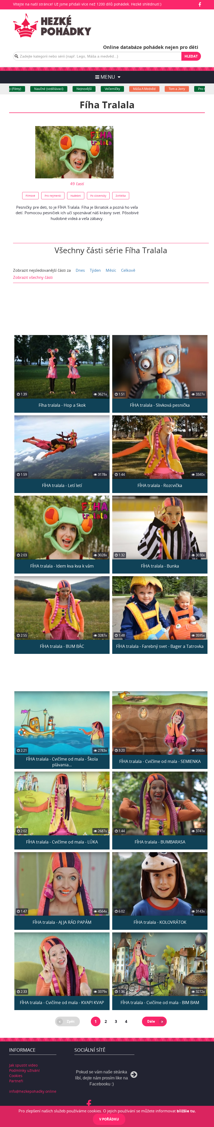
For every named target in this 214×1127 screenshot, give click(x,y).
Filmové (30, 195)
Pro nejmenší (190, 89)
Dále (151, 1021)
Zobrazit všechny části (33, 277)
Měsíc (111, 270)
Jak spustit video (23, 1065)
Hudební (75, 195)
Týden (95, 270)
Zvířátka (121, 195)
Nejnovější (67, 89)
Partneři (16, 1080)
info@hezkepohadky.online (32, 1091)
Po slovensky (98, 195)
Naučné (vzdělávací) (31, 89)
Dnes (80, 270)
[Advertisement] (179, 156)
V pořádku (109, 1119)
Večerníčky (95, 89)
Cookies (15, 1075)
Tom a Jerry (160, 89)
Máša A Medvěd (127, 89)
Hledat (191, 56)
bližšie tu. (186, 1110)
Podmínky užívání (24, 1070)
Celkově (128, 270)
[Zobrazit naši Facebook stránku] (199, 4)
